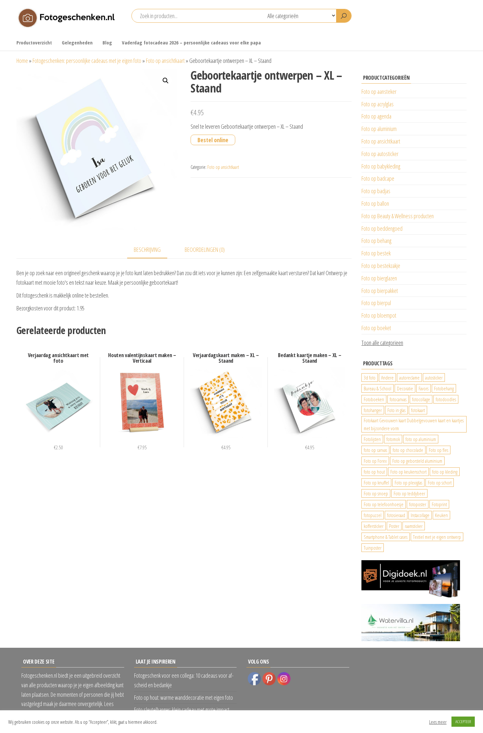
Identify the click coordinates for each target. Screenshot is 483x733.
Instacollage (420, 515)
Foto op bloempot (378, 315)
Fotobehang (444, 388)
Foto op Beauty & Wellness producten (397, 216)
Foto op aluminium (379, 129)
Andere (387, 377)
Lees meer (438, 722)
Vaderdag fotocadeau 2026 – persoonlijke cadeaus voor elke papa (191, 42)
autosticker (434, 377)
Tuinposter (372, 547)
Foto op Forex (375, 461)
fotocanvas (398, 399)
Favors (423, 388)
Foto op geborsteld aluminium (417, 461)
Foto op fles (438, 450)
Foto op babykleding (380, 166)
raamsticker (414, 526)
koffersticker (373, 526)
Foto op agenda (376, 116)
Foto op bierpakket (379, 291)
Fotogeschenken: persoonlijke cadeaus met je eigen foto (87, 61)
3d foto (370, 377)
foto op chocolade (408, 450)
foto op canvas (375, 450)
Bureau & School (377, 388)
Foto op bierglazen (379, 278)
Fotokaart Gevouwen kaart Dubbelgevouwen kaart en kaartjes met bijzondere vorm (414, 424)
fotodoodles (446, 399)
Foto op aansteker (379, 91)
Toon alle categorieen (382, 343)
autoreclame (409, 377)
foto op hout (374, 471)
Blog (107, 42)
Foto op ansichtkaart (165, 61)
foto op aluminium (420, 439)
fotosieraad (396, 515)
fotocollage (421, 399)
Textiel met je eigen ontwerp (437, 537)
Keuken (441, 515)
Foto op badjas (375, 191)
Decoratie (405, 388)
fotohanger (373, 410)
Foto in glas (396, 410)
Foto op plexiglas (408, 482)
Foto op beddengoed (381, 228)
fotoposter (417, 504)
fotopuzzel (372, 515)
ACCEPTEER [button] (463, 721)
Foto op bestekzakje (380, 266)
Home (22, 61)
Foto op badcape (377, 178)
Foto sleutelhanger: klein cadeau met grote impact (181, 710)
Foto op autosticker (380, 154)
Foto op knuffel (376, 482)
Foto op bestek (376, 253)
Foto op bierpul (376, 303)
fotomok (393, 439)
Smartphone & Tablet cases (385, 537)
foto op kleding (444, 471)
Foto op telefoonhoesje (383, 504)
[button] (166, 81)
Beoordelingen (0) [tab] (205, 249)
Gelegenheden (77, 42)
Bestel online (212, 140)
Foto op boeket (376, 328)
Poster (394, 526)
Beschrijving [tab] (147, 249)
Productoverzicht (34, 42)
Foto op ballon (375, 203)
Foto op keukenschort (408, 471)
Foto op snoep (376, 493)
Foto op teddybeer (409, 493)
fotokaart (418, 410)
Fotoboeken (374, 399)
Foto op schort (439, 482)
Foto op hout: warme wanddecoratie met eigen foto (183, 697)
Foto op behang (376, 241)
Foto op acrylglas (377, 104)
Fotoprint (439, 504)
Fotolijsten (372, 439)
